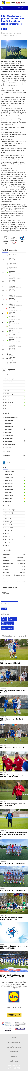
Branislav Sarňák (7, 627)
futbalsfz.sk (4, 12)
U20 (16, 12)
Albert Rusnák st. (7, 623)
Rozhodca (4, 592)
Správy (19, 12)
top (4, 618)
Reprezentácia (11, 12)
